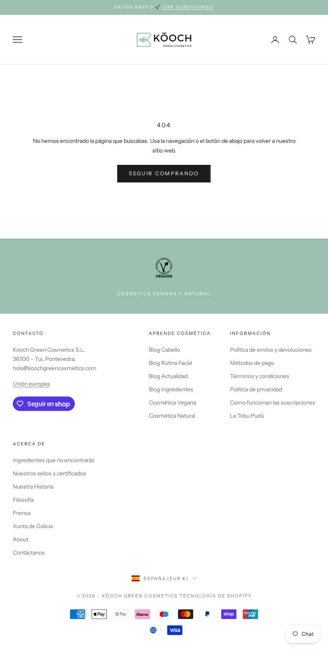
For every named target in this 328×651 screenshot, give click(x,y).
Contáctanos (29, 552)
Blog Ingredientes (171, 389)
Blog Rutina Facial (170, 363)
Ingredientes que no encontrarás (53, 460)
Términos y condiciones (259, 376)
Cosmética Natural (172, 415)
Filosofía (23, 499)
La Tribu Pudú (247, 415)
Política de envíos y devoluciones (271, 349)
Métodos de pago (252, 363)
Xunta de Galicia (33, 526)
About (20, 539)
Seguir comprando (164, 173)
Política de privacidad (256, 389)
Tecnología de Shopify (216, 596)
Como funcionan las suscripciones (272, 402)
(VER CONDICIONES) (188, 7)
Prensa (21, 513)
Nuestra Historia (33, 486)
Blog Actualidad (168, 376)
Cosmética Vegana (172, 402)
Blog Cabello (164, 349)
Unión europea (31, 383)
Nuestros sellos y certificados (49, 473)
